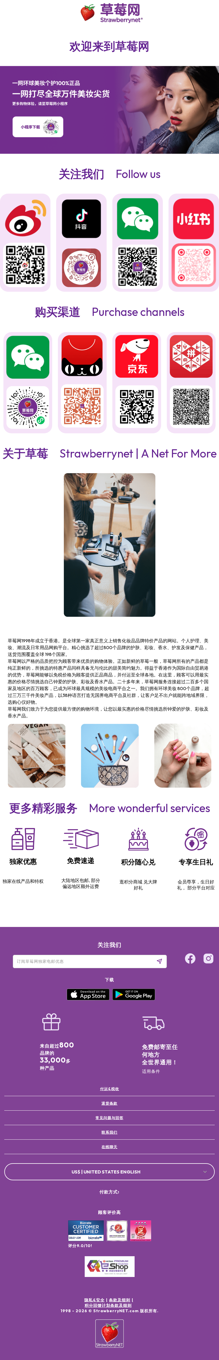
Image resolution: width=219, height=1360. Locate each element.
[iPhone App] (88, 998)
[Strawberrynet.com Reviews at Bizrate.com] (86, 1239)
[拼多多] (191, 357)
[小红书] (193, 219)
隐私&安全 (94, 1300)
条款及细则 (119, 1300)
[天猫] (82, 356)
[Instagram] (203, 1325)
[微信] (27, 357)
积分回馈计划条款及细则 (108, 1305)
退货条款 (109, 1103)
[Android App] (133, 998)
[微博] (25, 219)
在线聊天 (109, 1146)
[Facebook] (203, 1303)
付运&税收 (109, 1088)
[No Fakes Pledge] (140, 1236)
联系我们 (109, 1132)
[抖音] (81, 219)
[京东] (136, 357)
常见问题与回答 (109, 1117)
